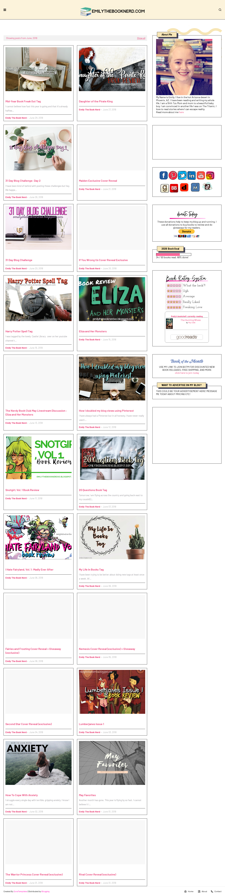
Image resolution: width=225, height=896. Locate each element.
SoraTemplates (20, 891)
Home (190, 891)
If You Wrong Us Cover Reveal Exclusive (103, 260)
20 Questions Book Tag (93, 490)
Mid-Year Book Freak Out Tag (23, 101)
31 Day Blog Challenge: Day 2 (23, 180)
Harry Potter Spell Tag (19, 331)
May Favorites (87, 795)
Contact (217, 891)
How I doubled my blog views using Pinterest (106, 410)
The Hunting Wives (191, 319)
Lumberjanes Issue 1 (91, 724)
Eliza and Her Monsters (93, 331)
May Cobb (191, 322)
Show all (141, 38)
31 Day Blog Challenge (18, 260)
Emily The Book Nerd (16, 117)
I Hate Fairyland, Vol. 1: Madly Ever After (29, 569)
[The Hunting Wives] (169, 327)
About (204, 891)
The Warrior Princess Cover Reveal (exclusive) (34, 874)
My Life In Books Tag (91, 569)
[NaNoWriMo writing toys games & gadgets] (187, 254)
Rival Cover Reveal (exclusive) (97, 874)
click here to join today (187, 372)
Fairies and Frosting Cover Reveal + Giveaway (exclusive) (33, 650)
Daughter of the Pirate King (96, 101)
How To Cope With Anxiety (21, 795)
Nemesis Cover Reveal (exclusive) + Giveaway (107, 648)
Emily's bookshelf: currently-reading (187, 316)
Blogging (45, 891)
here (181, 112)
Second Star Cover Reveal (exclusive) (28, 724)
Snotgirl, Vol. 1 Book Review (22, 490)
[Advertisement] (187, 435)
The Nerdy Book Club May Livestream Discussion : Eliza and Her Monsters (36, 412)
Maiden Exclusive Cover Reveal (98, 180)
